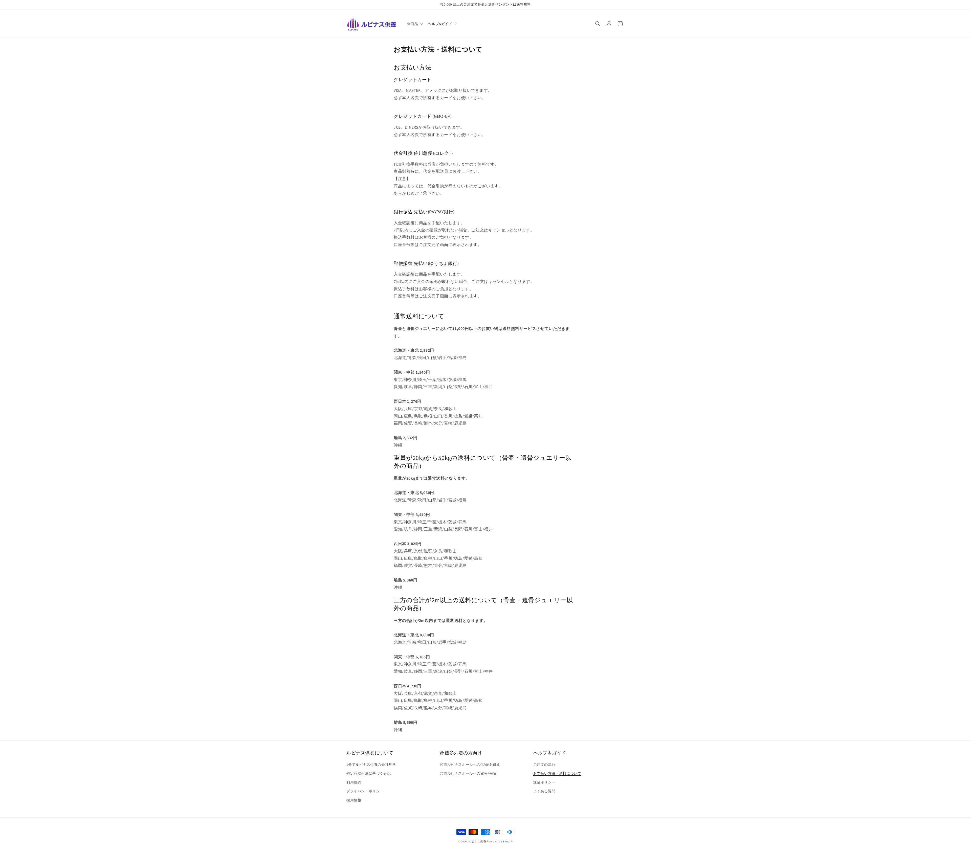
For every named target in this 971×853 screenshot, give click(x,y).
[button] (414, 23)
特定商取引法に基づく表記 (368, 773)
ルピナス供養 (477, 841)
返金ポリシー (544, 782)
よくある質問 (544, 791)
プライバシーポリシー (364, 791)
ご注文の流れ (544, 764)
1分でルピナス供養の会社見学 (371, 764)
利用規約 (353, 782)
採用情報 (353, 800)
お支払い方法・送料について (557, 773)
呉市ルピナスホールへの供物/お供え (470, 764)
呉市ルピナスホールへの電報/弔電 (468, 773)
